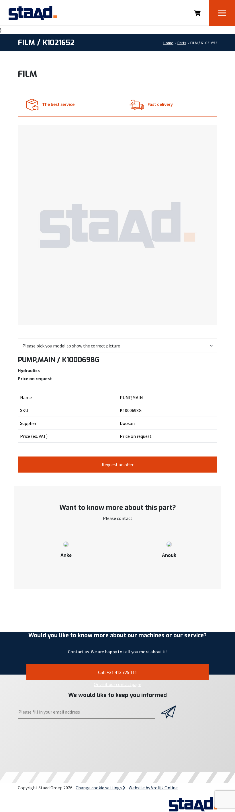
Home (168, 42)
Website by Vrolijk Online (153, 787)
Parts (181, 42)
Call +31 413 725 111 (117, 672)
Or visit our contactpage (117, 684)
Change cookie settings (99, 787)
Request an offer (118, 464)
